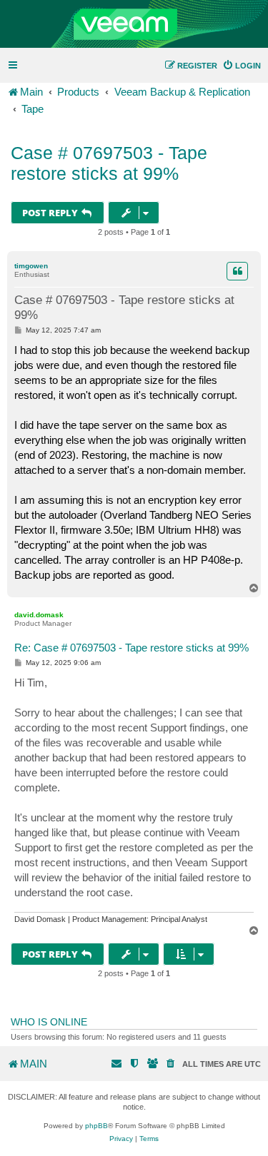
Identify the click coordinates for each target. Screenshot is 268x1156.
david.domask (39, 615)
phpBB (96, 1126)
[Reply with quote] (237, 271)
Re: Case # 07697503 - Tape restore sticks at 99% (131, 648)
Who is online (49, 1022)
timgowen (31, 266)
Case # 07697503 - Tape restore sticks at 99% (109, 163)
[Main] (134, 24)
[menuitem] (241, 65)
